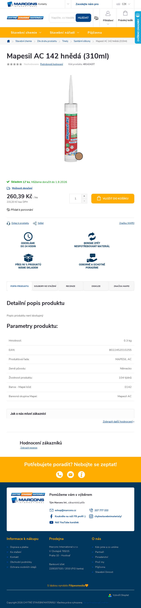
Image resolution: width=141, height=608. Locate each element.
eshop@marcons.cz (65, 510)
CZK (124, 4)
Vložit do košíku (115, 198)
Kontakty (42, 4)
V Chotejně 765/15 (59, 551)
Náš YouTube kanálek (67, 522)
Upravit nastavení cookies (96, 602)
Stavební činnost (104, 572)
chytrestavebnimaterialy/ (108, 516)
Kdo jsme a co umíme (106, 547)
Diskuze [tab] (96, 286)
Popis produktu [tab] (19, 286)
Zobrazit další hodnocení (118, 422)
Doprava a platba (19, 547)
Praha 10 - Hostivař (59, 555)
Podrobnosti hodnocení (51, 64)
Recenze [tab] (70, 286)
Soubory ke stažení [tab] (45, 286)
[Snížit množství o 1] (84, 201)
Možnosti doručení (22, 188)
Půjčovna (100, 567)
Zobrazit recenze (28, 447)
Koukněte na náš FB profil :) (70, 516)
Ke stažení (15, 552)
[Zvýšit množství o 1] (84, 196)
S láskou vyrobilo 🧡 (67, 585)
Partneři (99, 552)
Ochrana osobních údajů (23, 567)
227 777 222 (101, 510)
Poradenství (101, 557)
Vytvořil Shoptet (121, 595)
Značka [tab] (121, 286)
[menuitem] (26, 32)
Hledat (83, 18)
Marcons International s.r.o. (63, 547)
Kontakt (14, 557)
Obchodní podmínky (21, 562)
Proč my (99, 562)
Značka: (126, 223)
